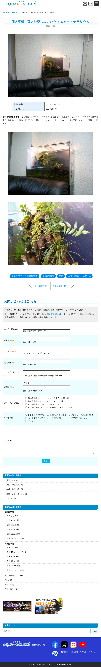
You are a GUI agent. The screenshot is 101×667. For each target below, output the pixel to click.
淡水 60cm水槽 (13, 525)
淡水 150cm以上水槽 (15, 538)
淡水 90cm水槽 (13, 529)
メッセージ (8, 441)
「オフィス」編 (11, 480)
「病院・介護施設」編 (14, 485)
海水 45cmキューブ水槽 (16, 552)
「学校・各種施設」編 (14, 489)
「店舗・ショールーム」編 (16, 494)
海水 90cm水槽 (13, 561)
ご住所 (9, 387)
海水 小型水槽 (12, 547)
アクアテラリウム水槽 (14, 575)
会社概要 (64, 652)
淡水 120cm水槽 (13, 534)
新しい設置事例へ (60, 286)
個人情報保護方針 (54, 314)
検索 (95, 632)
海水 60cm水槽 (13, 556)
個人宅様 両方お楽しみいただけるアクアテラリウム (50, 21)
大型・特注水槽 (11, 589)
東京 (61, 276)
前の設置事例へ (41, 286)
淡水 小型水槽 (12, 516)
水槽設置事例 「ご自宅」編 (79, 276)
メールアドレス (10, 372)
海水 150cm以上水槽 (15, 570)
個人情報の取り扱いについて (83, 652)
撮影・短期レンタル (13, 585)
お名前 (6, 340)
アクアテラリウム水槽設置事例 (24, 276)
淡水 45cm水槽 (13, 520)
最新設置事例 (48, 276)
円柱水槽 (8, 580)
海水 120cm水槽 (13, 566)
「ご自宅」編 (10, 498)
